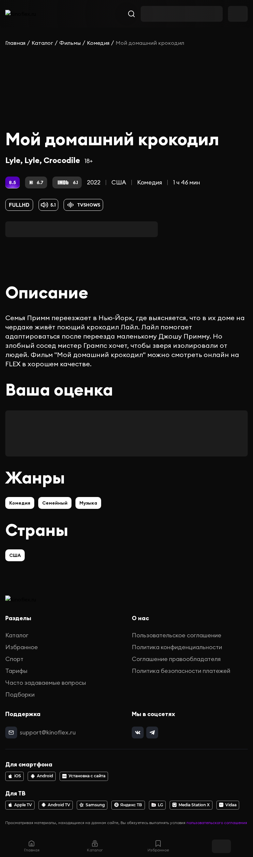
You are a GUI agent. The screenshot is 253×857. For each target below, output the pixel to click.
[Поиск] (131, 13)
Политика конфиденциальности (177, 647)
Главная (15, 43)
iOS (17, 776)
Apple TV (23, 805)
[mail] (11, 732)
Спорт (14, 659)
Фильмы (70, 43)
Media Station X (194, 805)
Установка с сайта (87, 776)
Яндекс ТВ (131, 805)
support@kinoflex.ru (48, 732)
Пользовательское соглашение (176, 635)
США (118, 182)
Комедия (98, 43)
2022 (93, 182)
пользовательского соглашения (216, 822)
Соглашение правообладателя (176, 659)
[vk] (138, 732)
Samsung (95, 805)
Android (45, 776)
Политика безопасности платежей (181, 671)
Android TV (59, 805)
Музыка (88, 503)
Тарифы (16, 671)
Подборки (20, 694)
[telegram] (152, 732)
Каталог (42, 43)
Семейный (55, 503)
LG (160, 805)
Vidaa (231, 805)
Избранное (21, 647)
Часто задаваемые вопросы (45, 682)
